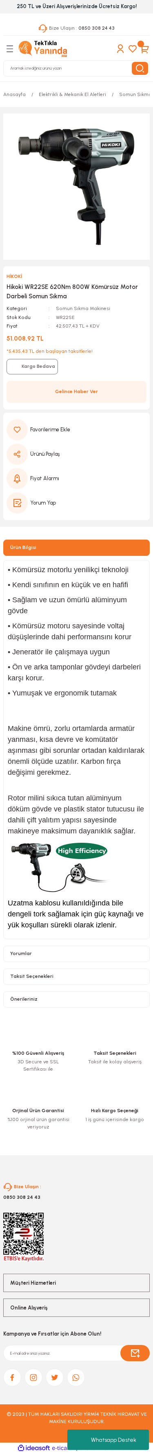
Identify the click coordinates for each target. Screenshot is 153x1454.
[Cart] (145, 49)
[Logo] (43, 49)
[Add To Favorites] (76, 429)
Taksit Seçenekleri (31, 976)
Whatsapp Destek (113, 1440)
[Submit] (135, 1353)
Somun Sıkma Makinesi (83, 308)
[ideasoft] (34, 1448)
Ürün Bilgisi (23, 547)
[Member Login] (120, 49)
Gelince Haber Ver (76, 391)
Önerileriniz (24, 999)
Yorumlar (21, 953)
